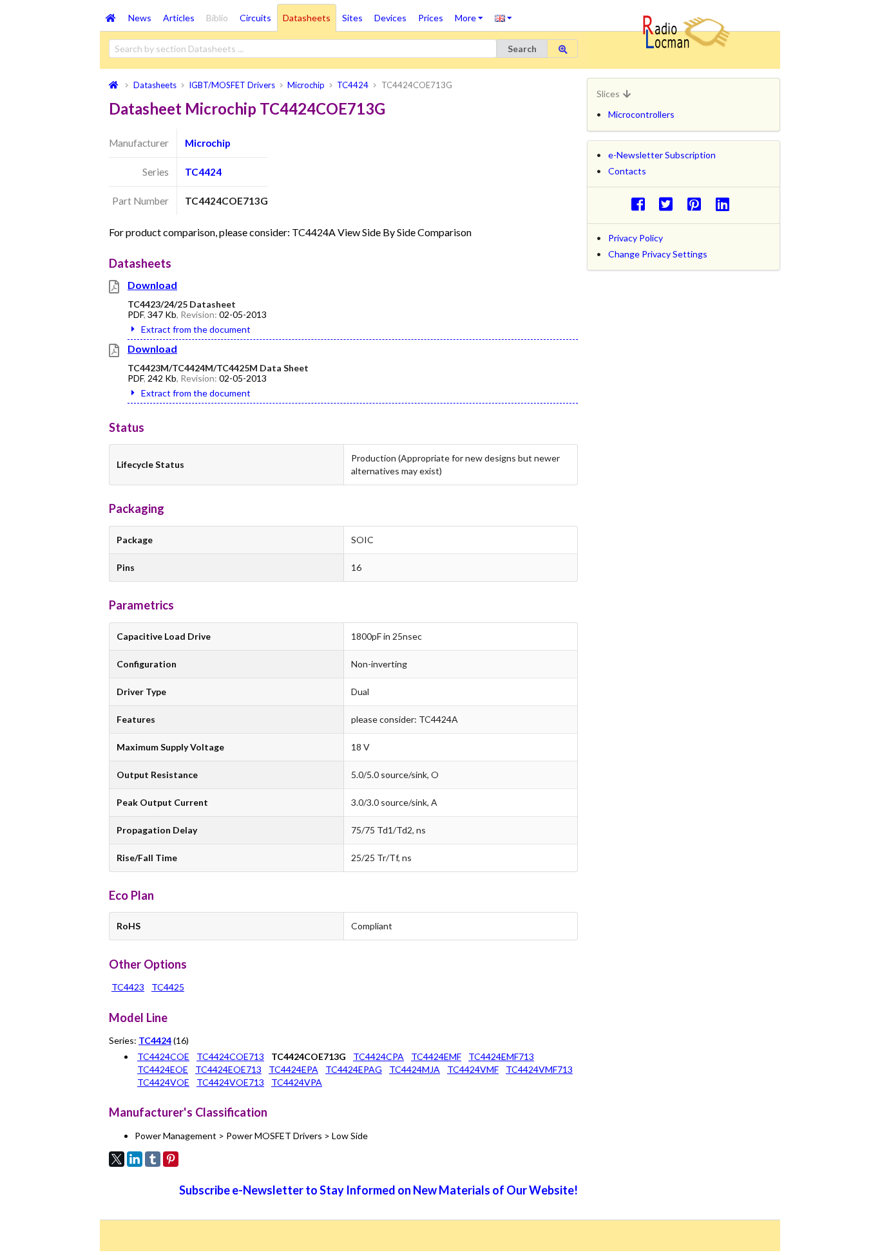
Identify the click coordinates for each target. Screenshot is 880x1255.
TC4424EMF (436, 1056)
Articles (179, 17)
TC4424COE (163, 1056)
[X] (116, 1159)
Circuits (255, 17)
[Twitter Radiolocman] (669, 203)
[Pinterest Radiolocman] (698, 203)
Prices (430, 17)
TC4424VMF (473, 1069)
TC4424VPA (296, 1082)
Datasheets (306, 17)
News (139, 17)
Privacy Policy (635, 237)
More (472, 13)
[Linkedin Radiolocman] (725, 203)
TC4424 (203, 172)
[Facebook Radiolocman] (641, 203)
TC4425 (167, 986)
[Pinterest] (170, 1159)
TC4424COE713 (230, 1056)
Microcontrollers (641, 114)
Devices (390, 17)
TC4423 (127, 986)
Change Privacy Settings (657, 253)
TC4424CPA (378, 1056)
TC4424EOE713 (228, 1069)
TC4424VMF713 (539, 1069)
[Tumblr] (152, 1159)
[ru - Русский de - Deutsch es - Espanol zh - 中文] (503, 17)
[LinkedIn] (134, 1159)
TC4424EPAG (353, 1069)
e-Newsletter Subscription (662, 154)
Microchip (208, 143)
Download (152, 285)
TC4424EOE (162, 1069)
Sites (352, 17)
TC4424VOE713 (230, 1082)
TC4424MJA (414, 1069)
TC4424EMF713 (501, 1056)
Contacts (627, 170)
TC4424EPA (293, 1069)
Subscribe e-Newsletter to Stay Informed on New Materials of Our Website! (378, 1190)
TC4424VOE (163, 1082)
